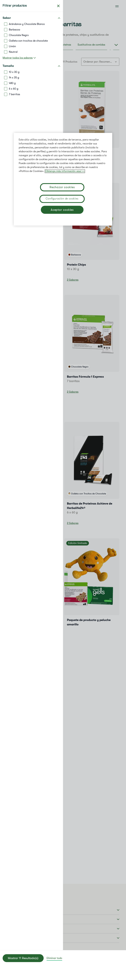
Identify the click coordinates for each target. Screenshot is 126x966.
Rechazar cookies (62, 187)
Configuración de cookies (62, 198)
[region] (63, 179)
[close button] (58, 6)
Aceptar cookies (62, 209)
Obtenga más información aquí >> (65, 171)
